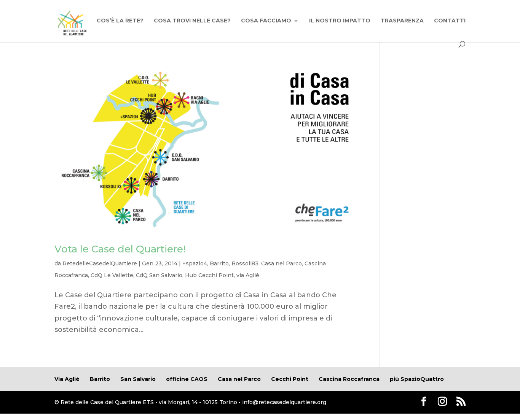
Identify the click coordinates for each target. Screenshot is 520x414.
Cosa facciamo (266, 21)
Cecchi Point (289, 379)
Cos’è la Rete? (120, 21)
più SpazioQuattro (417, 379)
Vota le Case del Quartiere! (120, 249)
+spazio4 (194, 263)
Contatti (450, 21)
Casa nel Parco (281, 263)
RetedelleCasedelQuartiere (99, 263)
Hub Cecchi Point (209, 275)
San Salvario (138, 379)
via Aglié (247, 275)
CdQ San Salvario (159, 275)
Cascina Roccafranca (349, 379)
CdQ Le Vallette (112, 275)
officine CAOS (186, 379)
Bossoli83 (244, 263)
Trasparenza (402, 21)
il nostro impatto (339, 21)
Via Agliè (67, 379)
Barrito (219, 263)
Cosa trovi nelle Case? (192, 21)
